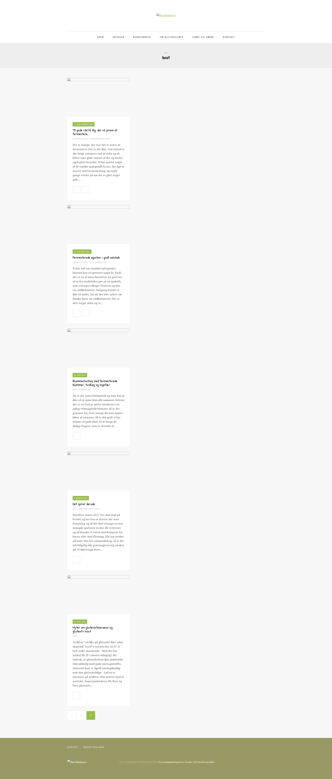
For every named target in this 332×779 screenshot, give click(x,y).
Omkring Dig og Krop (89, 509)
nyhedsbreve (142, 37)
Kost (107, 139)
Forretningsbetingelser (171, 762)
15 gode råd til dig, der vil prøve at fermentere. (95, 132)
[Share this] (93, 189)
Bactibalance (80, 139)
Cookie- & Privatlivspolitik (199, 762)
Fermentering (96, 139)
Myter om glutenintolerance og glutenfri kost (93, 629)
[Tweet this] (100, 189)
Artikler (118, 37)
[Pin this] (108, 189)
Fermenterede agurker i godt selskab (96, 257)
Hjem (100, 37)
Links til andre (203, 37)
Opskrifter (101, 262)
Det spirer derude (84, 503)
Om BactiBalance (172, 37)
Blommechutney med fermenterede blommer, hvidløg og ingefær (95, 383)
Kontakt (229, 37)
